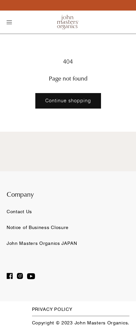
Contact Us (19, 211)
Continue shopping (68, 101)
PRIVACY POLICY (52, 309)
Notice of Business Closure (38, 227)
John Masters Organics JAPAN (42, 243)
